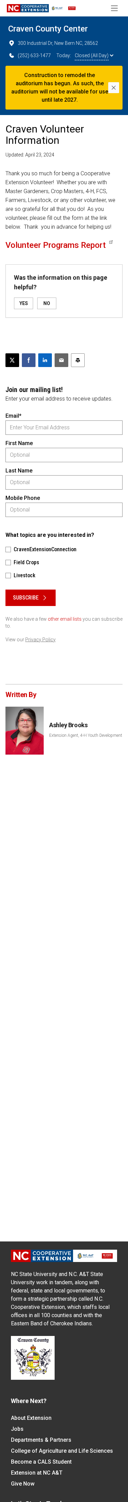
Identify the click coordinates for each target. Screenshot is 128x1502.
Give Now (22, 1483)
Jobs (17, 1429)
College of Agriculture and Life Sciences (62, 1451)
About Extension (31, 1418)
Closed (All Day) (92, 55)
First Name (19, 443)
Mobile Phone (22, 498)
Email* (13, 416)
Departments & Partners (41, 1440)
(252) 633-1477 (34, 55)
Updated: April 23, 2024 (29, 154)
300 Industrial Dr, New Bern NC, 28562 (58, 43)
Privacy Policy (40, 639)
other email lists (65, 619)
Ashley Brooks (68, 725)
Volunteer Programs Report (55, 245)
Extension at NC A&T (36, 1472)
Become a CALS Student (41, 1462)
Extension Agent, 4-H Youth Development (85, 735)
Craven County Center (48, 29)
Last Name (18, 470)
